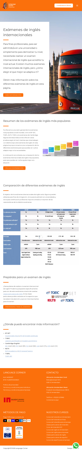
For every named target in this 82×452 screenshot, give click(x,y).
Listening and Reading (13, 341)
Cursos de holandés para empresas (58, 422)
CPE (49, 346)
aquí (57, 400)
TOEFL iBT (8, 356)
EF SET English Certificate (29, 336)
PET (17, 346)
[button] (63, 6)
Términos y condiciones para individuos (16, 387)
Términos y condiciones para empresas (16, 390)
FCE (27, 346)
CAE (38, 346)
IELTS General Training (25, 351)
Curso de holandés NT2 (54, 427)
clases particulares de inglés (13, 294)
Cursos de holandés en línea (56, 419)
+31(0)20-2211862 (58, 397)
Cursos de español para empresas (58, 440)
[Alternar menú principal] (77, 5)
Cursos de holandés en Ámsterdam (58, 417)
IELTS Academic (10, 351)
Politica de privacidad (10, 385)
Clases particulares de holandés (57, 425)
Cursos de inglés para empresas (57, 432)
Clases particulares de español (56, 437)
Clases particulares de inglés (56, 435)
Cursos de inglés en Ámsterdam (57, 430)
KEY (6, 346)
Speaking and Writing (29, 341)
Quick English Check (12, 336)
